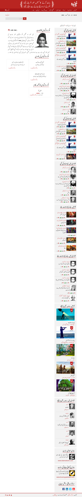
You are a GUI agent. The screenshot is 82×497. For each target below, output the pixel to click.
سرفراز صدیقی (71, 495)
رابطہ (33, 10)
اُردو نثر (64, 10)
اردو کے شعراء (68, 25)
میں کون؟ (37, 10)
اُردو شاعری (70, 10)
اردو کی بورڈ (7, 15)
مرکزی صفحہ (74, 25)
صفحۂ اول (75, 10)
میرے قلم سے (44, 10)
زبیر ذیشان (55, 495)
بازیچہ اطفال (58, 10)
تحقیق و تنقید (52, 10)
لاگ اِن (7, 10)
